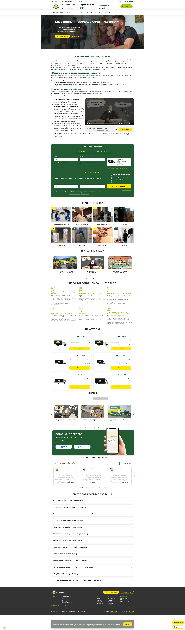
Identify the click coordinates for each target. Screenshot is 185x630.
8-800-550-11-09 (68, 5)
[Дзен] (111, 611)
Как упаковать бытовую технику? (66, 574)
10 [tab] (95, 487)
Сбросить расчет (126, 190)
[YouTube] (113, 611)
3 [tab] (80, 487)
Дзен (106, 130)
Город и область (102, 151)
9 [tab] (93, 487)
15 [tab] (106, 487)
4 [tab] (93, 278)
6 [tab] (97, 278)
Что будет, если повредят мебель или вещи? (70, 547)
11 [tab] (97, 487)
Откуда (56, 156)
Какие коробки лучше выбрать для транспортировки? (74, 567)
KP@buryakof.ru (102, 8)
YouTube (99, 130)
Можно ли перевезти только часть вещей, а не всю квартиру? (77, 580)
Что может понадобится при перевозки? (69, 527)
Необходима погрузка (63, 163)
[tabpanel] (65, 266)
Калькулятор (127, 592)
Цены (99, 12)
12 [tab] (99, 487)
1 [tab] (86, 278)
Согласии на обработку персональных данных (79, 194)
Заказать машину (119, 186)
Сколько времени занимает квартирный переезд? (73, 514)
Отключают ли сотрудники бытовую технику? (71, 534)
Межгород (82, 151)
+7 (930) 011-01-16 (87, 5)
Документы (100, 603)
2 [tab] (87, 427)
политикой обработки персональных (63, 625)
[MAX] (133, 611)
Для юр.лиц (111, 603)
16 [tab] (108, 487)
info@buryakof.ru (67, 602)
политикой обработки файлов (84, 625)
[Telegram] (130, 611)
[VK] (116, 611)
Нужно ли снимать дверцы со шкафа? (68, 540)
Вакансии (99, 601)
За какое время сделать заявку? (65, 554)
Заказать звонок (112, 592)
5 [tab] (95, 278)
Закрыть (127, 624)
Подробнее (69, 482)
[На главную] (56, 6)
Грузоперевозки (58, 12)
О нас (98, 598)
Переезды (70, 12)
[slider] (103, 123)
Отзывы (99, 600)
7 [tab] (98, 427)
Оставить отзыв (126, 463)
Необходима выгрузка (89, 163)
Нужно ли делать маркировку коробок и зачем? (71, 507)
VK (103, 130)
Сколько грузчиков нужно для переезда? (69, 520)
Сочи (55, 1)
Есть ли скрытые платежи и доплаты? (68, 500)
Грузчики (80, 12)
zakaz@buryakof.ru (103, 5)
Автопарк (90, 12)
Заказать (79, 348)
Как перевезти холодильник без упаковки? (70, 560)
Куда (81, 156)
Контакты (107, 12)
